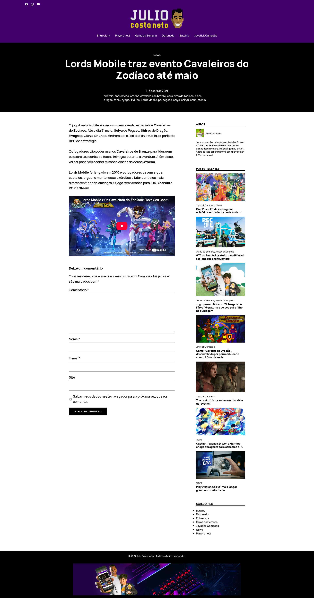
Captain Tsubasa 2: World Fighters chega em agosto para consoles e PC (220, 445)
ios (138, 100)
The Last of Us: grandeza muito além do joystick (219, 402)
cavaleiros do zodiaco (180, 96)
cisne (198, 96)
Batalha (200, 510)
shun (193, 100)
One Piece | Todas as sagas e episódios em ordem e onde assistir (219, 210)
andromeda (122, 96)
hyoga (125, 100)
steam (202, 100)
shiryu (185, 100)
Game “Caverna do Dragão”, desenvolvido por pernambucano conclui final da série (217, 354)
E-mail (74, 358)
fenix (117, 100)
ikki (133, 100)
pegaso (167, 100)
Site (72, 377)
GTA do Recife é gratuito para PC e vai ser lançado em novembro (220, 257)
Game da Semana (205, 251)
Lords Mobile (149, 100)
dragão (108, 100)
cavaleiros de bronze (153, 96)
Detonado (202, 514)
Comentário (79, 290)
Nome (74, 339)
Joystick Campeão (205, 205)
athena (134, 96)
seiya (176, 100)
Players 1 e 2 (203, 533)
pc (159, 100)
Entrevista (202, 518)
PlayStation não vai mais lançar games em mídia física (216, 488)
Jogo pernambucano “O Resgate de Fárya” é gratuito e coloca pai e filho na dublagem (219, 307)
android (108, 96)
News (157, 55)
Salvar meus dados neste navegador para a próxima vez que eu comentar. (120, 399)
